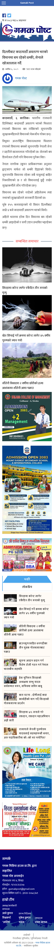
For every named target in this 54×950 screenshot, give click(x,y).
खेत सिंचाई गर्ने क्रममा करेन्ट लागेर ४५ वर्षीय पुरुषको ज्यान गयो (26, 338)
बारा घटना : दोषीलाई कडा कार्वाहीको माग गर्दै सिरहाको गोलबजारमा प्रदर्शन (26, 699)
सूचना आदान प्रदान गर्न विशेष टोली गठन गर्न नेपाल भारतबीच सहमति (26, 665)
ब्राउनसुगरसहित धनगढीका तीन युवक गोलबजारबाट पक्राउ (25, 647)
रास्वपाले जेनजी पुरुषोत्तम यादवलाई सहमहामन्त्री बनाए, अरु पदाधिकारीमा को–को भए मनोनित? (27, 733)
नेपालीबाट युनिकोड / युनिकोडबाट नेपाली (30, 938)
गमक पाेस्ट (21, 78)
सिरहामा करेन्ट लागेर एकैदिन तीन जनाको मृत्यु (24, 290)
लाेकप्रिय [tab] (27, 587)
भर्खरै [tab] (27, 579)
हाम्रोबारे (27, 935)
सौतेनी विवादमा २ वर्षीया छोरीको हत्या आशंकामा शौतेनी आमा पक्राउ (22, 386)
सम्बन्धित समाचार (27, 241)
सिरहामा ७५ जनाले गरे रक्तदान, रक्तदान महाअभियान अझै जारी (27, 716)
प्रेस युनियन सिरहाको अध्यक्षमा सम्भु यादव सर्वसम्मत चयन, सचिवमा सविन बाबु (23, 682)
